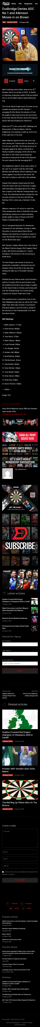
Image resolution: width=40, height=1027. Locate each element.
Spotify (16, 908)
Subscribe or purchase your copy (14, 414)
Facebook (14, 904)
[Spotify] (11, 908)
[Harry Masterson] (7, 473)
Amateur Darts (12, 22)
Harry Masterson (20, 469)
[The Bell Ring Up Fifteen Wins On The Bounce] (20, 789)
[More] (33, 81)
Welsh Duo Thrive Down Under (11, 939)
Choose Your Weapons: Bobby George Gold (30, 695)
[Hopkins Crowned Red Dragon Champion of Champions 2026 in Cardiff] (34, 601)
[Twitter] (23, 908)
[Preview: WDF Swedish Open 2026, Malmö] (20, 756)
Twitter (29, 908)
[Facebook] (8, 904)
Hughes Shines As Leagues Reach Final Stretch (8, 696)
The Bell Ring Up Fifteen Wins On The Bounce (19, 804)
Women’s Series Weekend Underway (14, 618)
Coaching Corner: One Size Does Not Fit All (16, 970)
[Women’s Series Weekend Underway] (34, 619)
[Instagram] (22, 904)
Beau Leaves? (6, 934)
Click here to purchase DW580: (11, 404)
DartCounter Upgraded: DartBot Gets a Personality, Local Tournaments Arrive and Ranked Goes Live (18, 952)
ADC (4, 22)
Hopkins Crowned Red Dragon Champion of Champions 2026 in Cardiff (16, 600)
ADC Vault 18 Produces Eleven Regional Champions (18, 1000)
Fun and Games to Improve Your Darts (14, 959)
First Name (6, 641)
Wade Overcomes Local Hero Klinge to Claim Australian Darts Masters (15, 609)
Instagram (28, 904)
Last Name (6, 650)
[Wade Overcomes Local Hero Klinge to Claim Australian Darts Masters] (34, 610)
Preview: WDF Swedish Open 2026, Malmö (18, 770)
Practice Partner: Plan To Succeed (13, 964)
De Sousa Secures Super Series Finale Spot (15, 627)
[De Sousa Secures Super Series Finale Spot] (34, 628)
